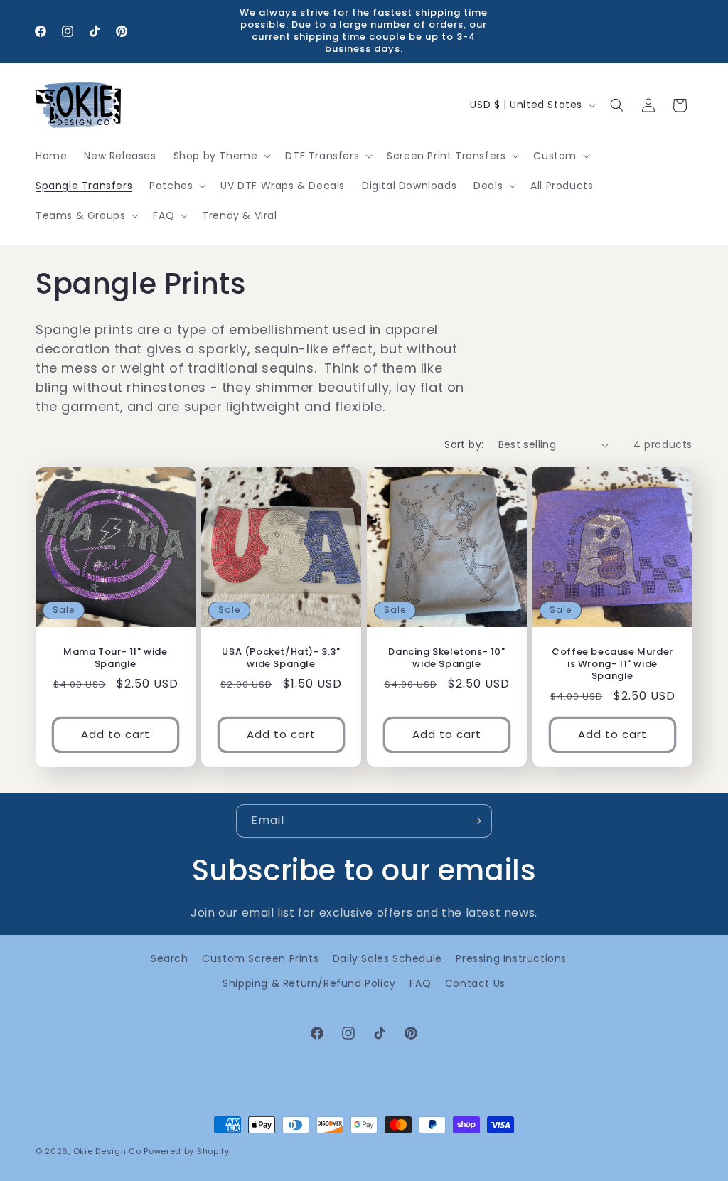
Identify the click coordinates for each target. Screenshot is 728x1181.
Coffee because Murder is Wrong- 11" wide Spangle (612, 664)
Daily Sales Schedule (387, 958)
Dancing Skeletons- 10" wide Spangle (446, 658)
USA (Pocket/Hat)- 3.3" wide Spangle (281, 658)
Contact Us (475, 983)
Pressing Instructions (511, 958)
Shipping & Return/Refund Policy (309, 983)
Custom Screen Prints (260, 958)
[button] (221, 156)
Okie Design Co (107, 1151)
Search (169, 958)
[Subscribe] (475, 821)
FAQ (420, 983)
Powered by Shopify (187, 1151)
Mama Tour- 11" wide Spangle (115, 658)
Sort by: (463, 444)
